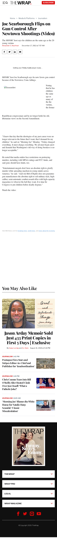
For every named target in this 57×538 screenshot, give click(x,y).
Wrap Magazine (13, 503)
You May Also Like (19, 288)
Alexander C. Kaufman (10, 46)
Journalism (42, 18)
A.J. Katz (25, 348)
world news (31, 231)
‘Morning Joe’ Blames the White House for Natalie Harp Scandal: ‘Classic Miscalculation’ (18, 406)
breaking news (22, 231)
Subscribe (48, 2)
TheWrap (9, 474)
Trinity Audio (27, 68)
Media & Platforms (27, 18)
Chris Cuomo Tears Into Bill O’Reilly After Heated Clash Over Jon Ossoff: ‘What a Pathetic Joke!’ (16, 384)
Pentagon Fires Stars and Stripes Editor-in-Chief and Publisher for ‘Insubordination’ (18, 363)
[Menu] (5, 2)
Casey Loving (14, 348)
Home (12, 18)
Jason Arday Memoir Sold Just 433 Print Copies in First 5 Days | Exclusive (28, 338)
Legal (7, 494)
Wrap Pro (9, 484)
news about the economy (47, 231)
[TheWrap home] (20, 2)
